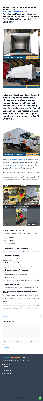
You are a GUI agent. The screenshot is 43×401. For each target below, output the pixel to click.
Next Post (39, 316)
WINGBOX (24, 165)
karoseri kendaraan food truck (26, 164)
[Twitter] (4, 364)
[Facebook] (2, 364)
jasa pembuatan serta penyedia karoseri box (18, 159)
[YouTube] (7, 364)
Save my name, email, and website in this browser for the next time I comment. (19, 344)
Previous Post (4, 316)
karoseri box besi (18, 165)
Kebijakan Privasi (26, 360)
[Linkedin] (9, 364)
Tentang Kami (25, 361)
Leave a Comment (6, 11)
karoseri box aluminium (10, 165)
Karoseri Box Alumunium (15, 11)
